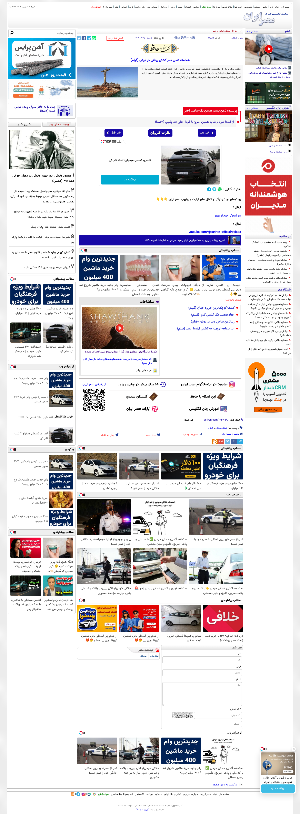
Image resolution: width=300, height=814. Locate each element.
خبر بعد (204, 132)
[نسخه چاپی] (175, 37)
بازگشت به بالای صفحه (225, 785)
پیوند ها (216, 7)
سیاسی (196, 7)
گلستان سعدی (136, 397)
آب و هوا (238, 7)
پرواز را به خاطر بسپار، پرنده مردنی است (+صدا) (34, 109)
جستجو (257, 7)
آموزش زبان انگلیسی (204, 409)
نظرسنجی (248, 7)
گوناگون (234, 38)
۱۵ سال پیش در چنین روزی (139, 384)
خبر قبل (116, 132)
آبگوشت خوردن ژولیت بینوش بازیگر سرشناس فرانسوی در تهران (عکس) (272, 253)
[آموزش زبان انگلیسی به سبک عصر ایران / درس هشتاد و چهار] (268, 126)
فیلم (116, 7)
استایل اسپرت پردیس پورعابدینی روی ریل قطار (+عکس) (269, 262)
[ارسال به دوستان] (179, 37)
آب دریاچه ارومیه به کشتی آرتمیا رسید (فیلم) (205, 328)
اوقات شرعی (227, 7)
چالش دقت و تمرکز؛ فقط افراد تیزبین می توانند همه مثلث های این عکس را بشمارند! (270, 297)
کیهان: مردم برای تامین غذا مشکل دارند (47, 267)
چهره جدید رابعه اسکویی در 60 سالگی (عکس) (271, 244)
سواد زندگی (206, 7)
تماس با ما (274, 7)
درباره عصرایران (190, 794)
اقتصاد (188, 7)
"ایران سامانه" (142, 810)
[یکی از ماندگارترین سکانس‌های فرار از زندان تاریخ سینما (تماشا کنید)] (119, 328)
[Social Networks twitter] (214, 189)
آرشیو (265, 7)
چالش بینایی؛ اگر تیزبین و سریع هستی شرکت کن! (270, 333)
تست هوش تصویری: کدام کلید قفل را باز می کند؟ (269, 351)
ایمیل (238, 666)
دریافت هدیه (278, 788)
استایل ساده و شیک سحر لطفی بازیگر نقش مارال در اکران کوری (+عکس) (268, 280)
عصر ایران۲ (205, 794)
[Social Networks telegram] (209, 189)
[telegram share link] (89, 38)
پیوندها (149, 794)
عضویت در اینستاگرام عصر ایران (204, 384)
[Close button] (294, 749)
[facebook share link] (84, 38)
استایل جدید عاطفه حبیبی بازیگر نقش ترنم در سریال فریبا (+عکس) (269, 271)
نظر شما (236, 647)
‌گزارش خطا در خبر (115, 38)
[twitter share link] (79, 38)
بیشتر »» (252, 31)
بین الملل (163, 7)
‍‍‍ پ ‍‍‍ (189, 37)
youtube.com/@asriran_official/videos (215, 232)
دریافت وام (130, 180)
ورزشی (172, 7)
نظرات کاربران (160, 133)
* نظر (238, 679)
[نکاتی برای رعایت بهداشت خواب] (268, 49)
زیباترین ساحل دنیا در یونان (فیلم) (212, 321)
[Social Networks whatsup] (220, 189)
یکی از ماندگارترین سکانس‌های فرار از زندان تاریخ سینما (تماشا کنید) (121, 352)
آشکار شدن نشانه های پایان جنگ (50, 227)
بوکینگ (143, 656)
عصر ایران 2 (107, 7)
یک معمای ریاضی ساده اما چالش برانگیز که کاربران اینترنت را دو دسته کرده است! (268, 315)
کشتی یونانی (221, 428)
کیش (210, 428)
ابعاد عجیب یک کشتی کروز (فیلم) (212, 314)
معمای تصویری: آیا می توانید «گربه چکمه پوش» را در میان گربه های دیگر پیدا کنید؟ (269, 306)
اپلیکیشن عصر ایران (94, 384)
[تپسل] (102, 141)
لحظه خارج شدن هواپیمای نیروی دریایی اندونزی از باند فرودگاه (270, 75)
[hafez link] (160, 48)
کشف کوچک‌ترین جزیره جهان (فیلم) (211, 307)
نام (239, 654)
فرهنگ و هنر (152, 7)
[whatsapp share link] (94, 38)
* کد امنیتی (235, 709)
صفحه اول (285, 7)
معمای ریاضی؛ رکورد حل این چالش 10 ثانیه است (268, 342)
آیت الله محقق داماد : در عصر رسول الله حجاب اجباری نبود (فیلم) (209, 31)
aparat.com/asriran (228, 215)
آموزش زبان (96, 7)
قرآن (131, 7)
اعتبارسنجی (154, 656)
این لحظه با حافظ (203, 397)
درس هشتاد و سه (279, 152)
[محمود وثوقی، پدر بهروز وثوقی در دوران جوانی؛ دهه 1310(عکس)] (41, 149)
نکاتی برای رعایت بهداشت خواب (272, 68)
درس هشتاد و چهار (278, 146)
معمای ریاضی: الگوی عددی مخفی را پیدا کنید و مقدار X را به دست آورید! (270, 324)
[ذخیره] (182, 38)
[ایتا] (215, 441)
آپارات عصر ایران (138, 409)
